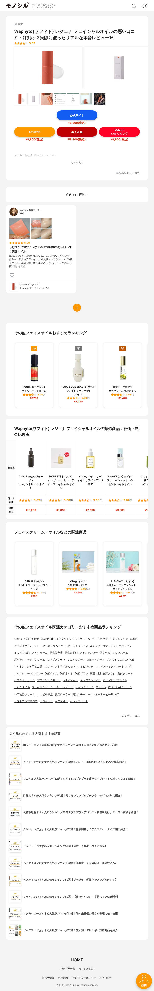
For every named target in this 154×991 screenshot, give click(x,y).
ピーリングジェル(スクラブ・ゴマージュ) (92, 645)
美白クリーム (125, 673)
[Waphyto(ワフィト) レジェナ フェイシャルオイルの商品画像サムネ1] (20, 99)
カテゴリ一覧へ (131, 716)
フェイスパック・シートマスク (113, 666)
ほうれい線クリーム (120, 687)
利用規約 (63, 977)
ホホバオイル (70, 680)
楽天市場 (77, 132)
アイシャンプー (89, 652)
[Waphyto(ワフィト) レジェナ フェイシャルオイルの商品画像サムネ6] (86, 99)
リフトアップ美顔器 (26, 701)
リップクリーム (36, 659)
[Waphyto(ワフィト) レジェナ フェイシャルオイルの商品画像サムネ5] (73, 99)
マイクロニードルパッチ (28, 673)
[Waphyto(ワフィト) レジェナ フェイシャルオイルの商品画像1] (48, 68)
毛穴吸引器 (61, 701)
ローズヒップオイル (115, 680)
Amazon (34, 132)
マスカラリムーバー (54, 645)
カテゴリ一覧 (68, 968)
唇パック (19, 659)
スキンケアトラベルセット (60, 666)
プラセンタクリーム (49, 680)
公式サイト (77, 115)
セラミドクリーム (24, 680)
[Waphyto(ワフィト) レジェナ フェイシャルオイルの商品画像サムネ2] (33, 99)
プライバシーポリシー (84, 977)
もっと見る (76, 162)
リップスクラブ (56, 659)
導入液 (45, 638)
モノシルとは (86, 968)
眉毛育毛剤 (71, 652)
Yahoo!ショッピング (119, 131)
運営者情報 (48, 977)
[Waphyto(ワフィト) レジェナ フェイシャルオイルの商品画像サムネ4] (60, 99)
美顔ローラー (62, 694)
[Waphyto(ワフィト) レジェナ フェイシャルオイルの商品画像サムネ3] (47, 99)
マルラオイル (22, 687)
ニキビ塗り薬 (45, 694)
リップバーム (120, 652)
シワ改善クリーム (24, 694)
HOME (77, 959)
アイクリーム (40, 652)
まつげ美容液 (22, 652)
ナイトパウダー (101, 638)
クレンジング (120, 638)
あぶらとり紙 (126, 659)
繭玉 (92, 673)
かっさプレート (79, 701)
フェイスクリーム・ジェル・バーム (53, 687)
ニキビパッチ (85, 666)
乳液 (26, 638)
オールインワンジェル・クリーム (70, 638)
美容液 (35, 638)
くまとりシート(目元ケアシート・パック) (91, 659)
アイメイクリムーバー (27, 645)
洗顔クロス (51, 673)
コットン (19, 666)
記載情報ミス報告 (129, 173)
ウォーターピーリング (106, 694)
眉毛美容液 (56, 652)
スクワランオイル (90, 680)
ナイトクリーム (85, 687)
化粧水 (18, 638)
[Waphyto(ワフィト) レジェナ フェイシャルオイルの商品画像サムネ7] (100, 99)
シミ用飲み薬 (34, 666)
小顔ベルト (46, 701)
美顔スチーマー (81, 694)
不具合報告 (106, 977)
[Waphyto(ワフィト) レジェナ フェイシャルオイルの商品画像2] (118, 68)
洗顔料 (134, 638)
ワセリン (101, 687)
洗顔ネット (66, 673)
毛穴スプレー (126, 645)
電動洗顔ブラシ (106, 673)
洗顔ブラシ (81, 673)
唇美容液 (105, 652)
